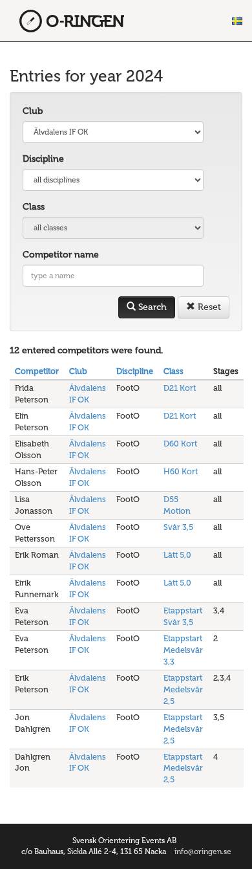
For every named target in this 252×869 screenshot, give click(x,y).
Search (151, 307)
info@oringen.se (202, 851)
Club (33, 110)
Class (34, 206)
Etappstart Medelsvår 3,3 (183, 649)
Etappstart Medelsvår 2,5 (183, 689)
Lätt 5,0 (177, 555)
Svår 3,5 (178, 527)
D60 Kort (180, 443)
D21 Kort (179, 388)
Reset (208, 307)
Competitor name (61, 254)
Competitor (37, 371)
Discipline (43, 158)
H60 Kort (180, 471)
